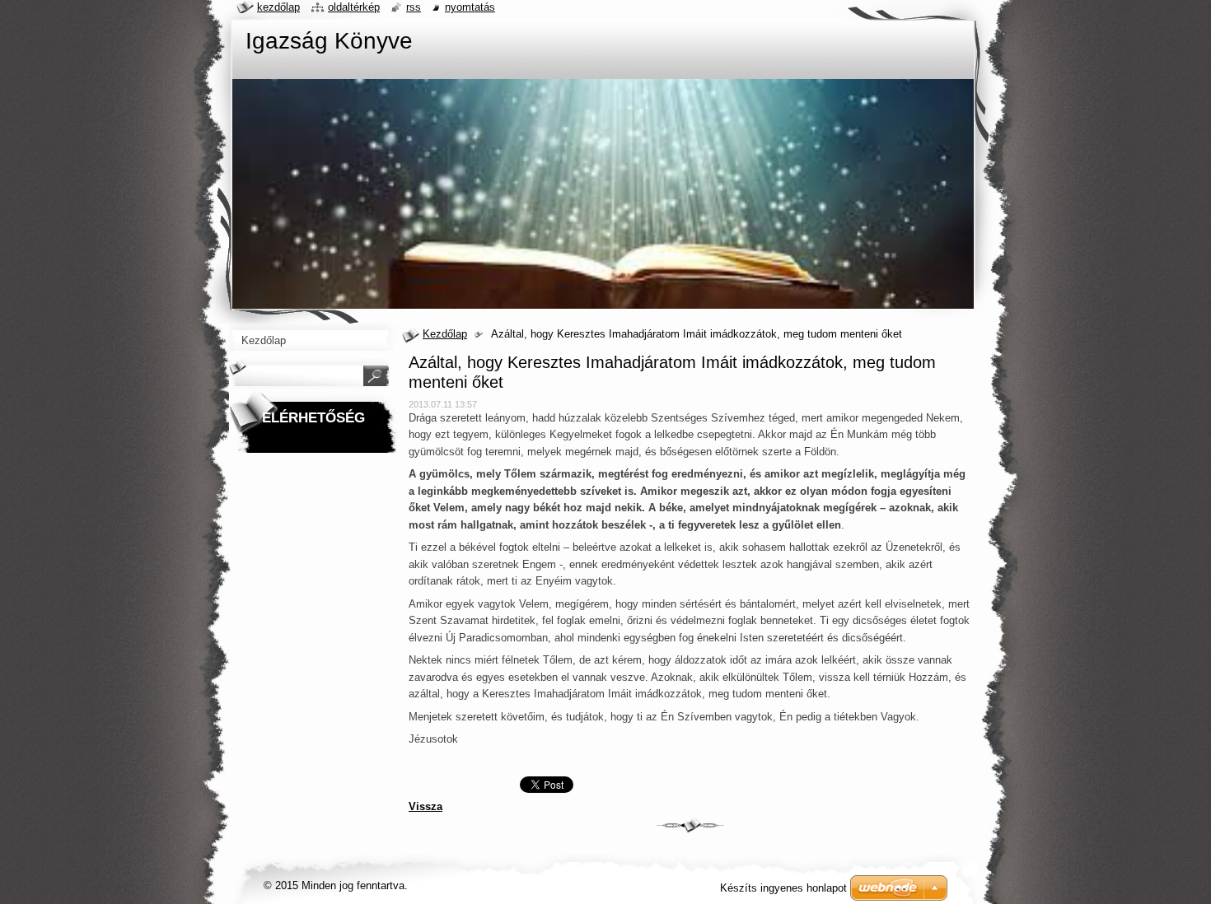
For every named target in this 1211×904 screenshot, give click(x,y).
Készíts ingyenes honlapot (783, 888)
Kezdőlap (445, 334)
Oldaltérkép (354, 7)
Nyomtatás (470, 7)
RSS (413, 7)
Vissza (425, 806)
